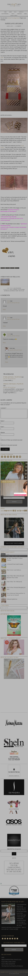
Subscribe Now (20, 495)
